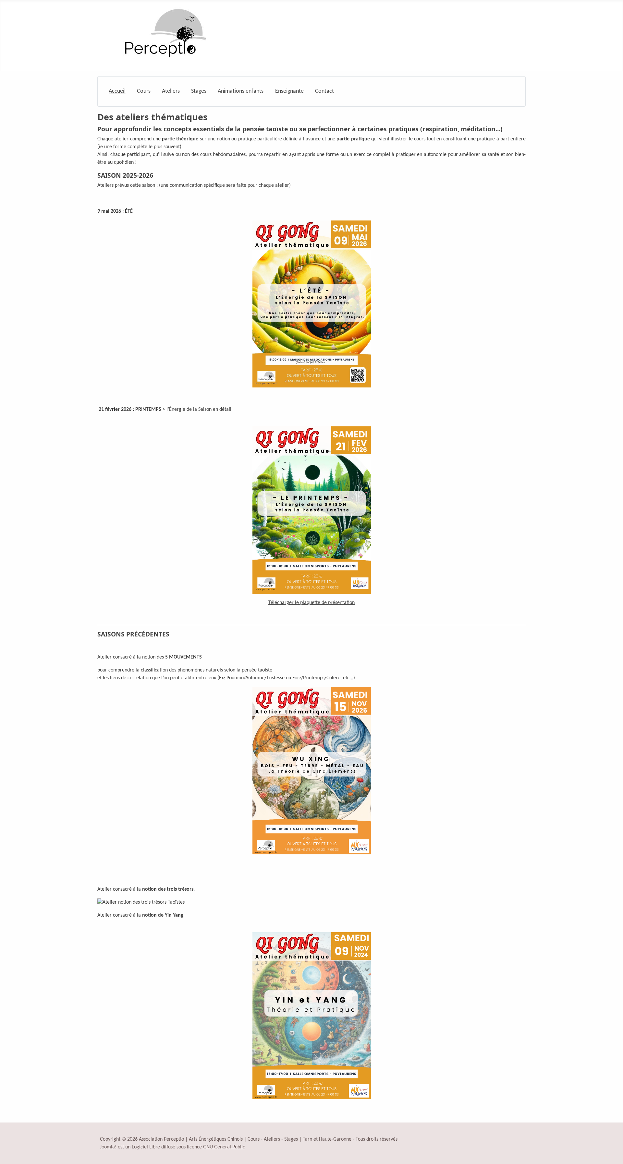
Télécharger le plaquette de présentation (311, 602)
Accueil (117, 91)
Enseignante (289, 91)
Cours (144, 91)
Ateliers (171, 91)
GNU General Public (224, 1147)
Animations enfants (240, 91)
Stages (198, 91)
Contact (324, 91)
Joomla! (108, 1147)
